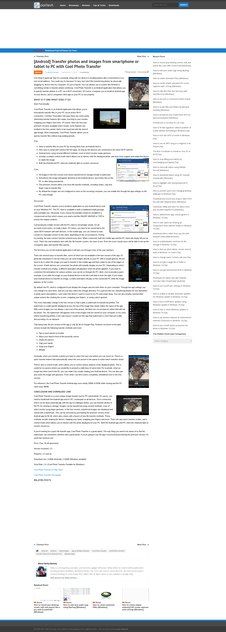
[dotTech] (43, 7)
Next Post (141, 56)
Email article (131, 72)
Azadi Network (121, 629)
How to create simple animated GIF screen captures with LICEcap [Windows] (135, 607)
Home (63, 5)
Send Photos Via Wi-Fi (117, 551)
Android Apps (64, 551)
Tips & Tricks (99, 5)
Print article (142, 72)
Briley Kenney (53, 72)
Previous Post (43, 56)
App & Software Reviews (80, 551)
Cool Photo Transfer (99, 551)
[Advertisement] (113, 28)
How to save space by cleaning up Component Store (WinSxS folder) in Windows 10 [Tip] (172, 225)
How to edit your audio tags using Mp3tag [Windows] (75, 606)
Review (38, 72)
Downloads (114, 5)
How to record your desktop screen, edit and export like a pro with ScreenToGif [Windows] (47, 608)
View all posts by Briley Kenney (64, 577)
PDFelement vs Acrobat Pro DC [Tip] (168, 122)
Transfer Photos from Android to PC (49, 554)
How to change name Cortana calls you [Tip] (172, 257)
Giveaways (74, 5)
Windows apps (70, 554)
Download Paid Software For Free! (61, 50)
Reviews (86, 5)
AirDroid (44, 551)
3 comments (84, 72)
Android (53, 551)
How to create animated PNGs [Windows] (103, 606)
